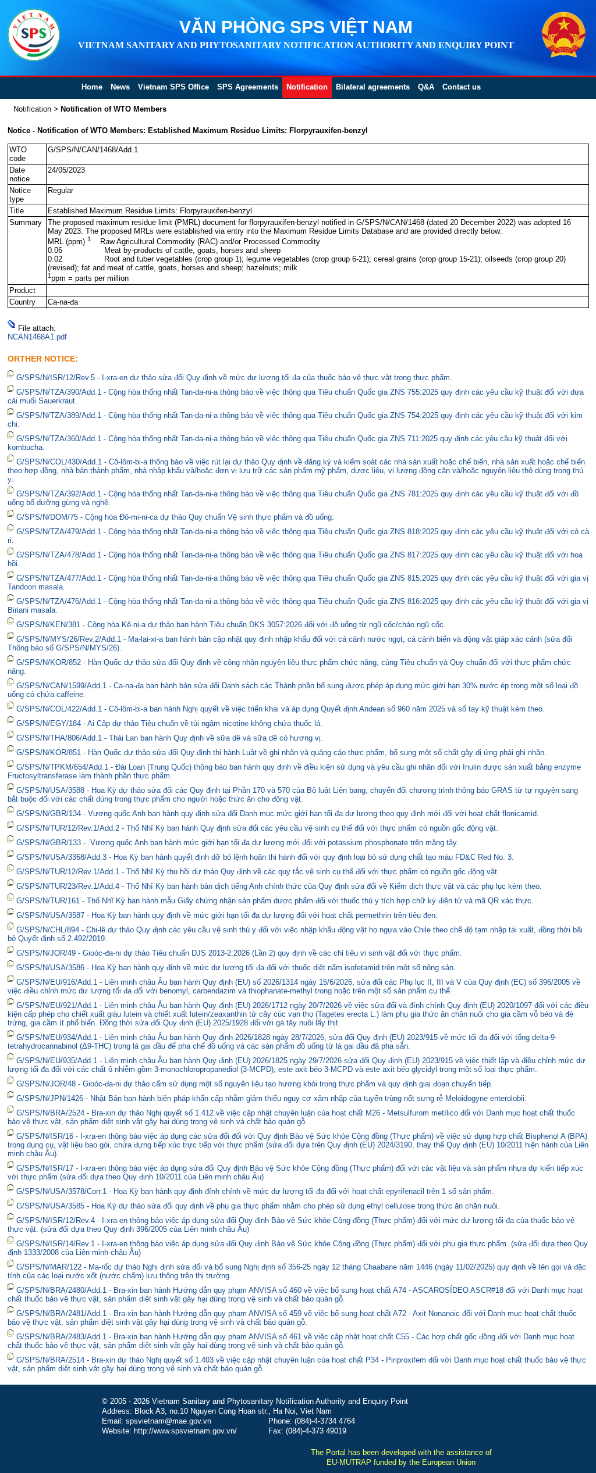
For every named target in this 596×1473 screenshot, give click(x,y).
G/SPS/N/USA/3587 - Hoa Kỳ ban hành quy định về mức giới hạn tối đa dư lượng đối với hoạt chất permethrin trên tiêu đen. (227, 915)
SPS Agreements (247, 87)
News (120, 87)
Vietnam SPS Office (173, 87)
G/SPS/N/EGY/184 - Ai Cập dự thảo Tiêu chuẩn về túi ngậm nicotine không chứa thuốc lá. (169, 723)
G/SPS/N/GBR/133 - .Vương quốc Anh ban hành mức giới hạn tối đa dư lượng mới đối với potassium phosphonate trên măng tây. (237, 842)
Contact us (461, 87)
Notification (307, 87)
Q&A (426, 87)
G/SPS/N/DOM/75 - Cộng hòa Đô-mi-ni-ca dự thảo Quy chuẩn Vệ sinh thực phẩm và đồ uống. (175, 517)
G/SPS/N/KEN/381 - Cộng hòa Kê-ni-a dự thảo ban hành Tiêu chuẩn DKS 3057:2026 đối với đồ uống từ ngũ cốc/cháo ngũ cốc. (231, 624)
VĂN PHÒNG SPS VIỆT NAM (296, 27)
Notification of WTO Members (113, 109)
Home (91, 87)
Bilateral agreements (373, 87)
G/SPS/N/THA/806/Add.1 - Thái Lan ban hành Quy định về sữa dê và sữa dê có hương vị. (169, 738)
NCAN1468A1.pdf (37, 337)
